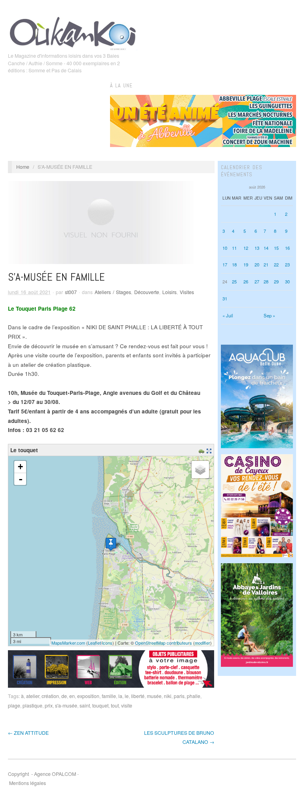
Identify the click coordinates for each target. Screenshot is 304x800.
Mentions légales (27, 783)
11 (234, 248)
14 (266, 248)
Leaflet (94, 643)
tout (115, 705)
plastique (32, 705)
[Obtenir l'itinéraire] (202, 450)
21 (266, 264)
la (120, 696)
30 (287, 281)
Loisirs (169, 292)
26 (245, 281)
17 (224, 264)
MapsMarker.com (68, 643)
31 (224, 298)
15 (276, 248)
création (50, 696)
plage (14, 705)
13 (257, 248)
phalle (193, 696)
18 (234, 264)
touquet (100, 705)
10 (224, 248)
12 (245, 248)
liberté (137, 696)
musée (154, 696)
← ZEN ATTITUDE (28, 732)
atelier (32, 696)
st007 (71, 292)
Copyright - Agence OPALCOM (42, 773)
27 (257, 281)
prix (49, 705)
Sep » (269, 315)
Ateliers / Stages (113, 292)
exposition (88, 696)
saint (85, 705)
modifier (202, 643)
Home (22, 166)
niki (167, 696)
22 (276, 264)
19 (245, 264)
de (64, 696)
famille (109, 696)
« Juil (227, 315)
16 (287, 248)
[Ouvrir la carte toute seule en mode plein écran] (210, 450)
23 (287, 264)
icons (107, 643)
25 (234, 281)
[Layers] (200, 469)
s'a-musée (66, 705)
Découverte (146, 292)
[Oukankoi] (73, 32)
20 (257, 264)
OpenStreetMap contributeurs (163, 643)
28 (266, 281)
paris (179, 696)
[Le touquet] (110, 544)
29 (276, 281)
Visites (187, 292)
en (72, 696)
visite (126, 705)
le (127, 696)
